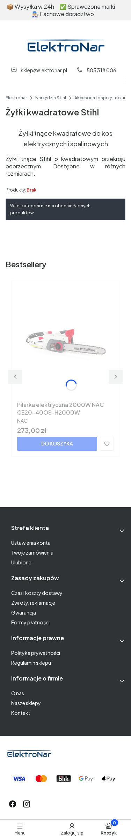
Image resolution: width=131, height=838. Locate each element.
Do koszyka (57, 443)
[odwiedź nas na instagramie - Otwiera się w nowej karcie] (26, 804)
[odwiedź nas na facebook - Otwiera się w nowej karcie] (12, 804)
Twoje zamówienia (32, 552)
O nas (17, 693)
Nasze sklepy (26, 703)
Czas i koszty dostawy (37, 593)
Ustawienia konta (31, 542)
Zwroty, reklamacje (33, 602)
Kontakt (20, 713)
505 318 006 (101, 70)
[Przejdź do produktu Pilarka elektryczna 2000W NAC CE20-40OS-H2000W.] (65, 342)
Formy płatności (30, 622)
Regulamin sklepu (31, 662)
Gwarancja (23, 612)
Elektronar (16, 97)
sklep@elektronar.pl (44, 70)
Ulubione (21, 562)
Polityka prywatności (35, 653)
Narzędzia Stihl (50, 97)
